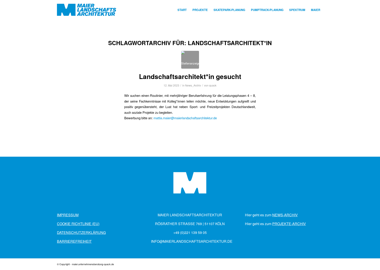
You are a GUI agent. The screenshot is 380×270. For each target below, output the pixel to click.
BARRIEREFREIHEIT (74, 241)
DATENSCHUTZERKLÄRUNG (81, 232)
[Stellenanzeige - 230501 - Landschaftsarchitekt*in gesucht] (190, 60)
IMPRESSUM (68, 214)
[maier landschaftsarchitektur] (87, 10)
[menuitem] (182, 10)
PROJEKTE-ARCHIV (289, 223)
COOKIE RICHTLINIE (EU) (78, 223)
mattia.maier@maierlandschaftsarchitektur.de (185, 118)
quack (212, 85)
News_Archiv (193, 85)
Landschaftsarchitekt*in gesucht (190, 76)
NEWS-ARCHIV (285, 214)
